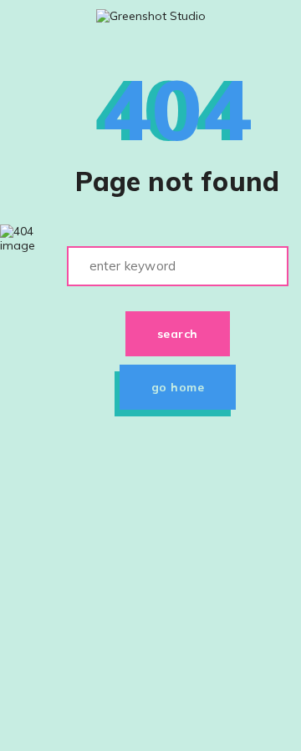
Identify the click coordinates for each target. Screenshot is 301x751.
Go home (178, 387)
